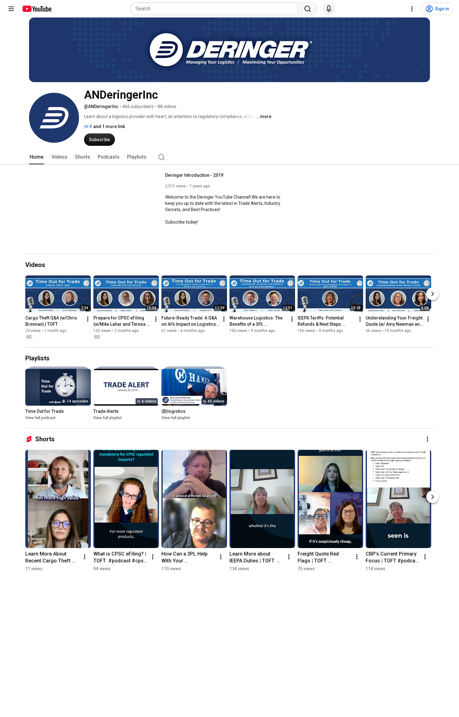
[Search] (308, 8)
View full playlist (107, 418)
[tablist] (229, 157)
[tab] (36, 157)
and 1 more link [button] (109, 126)
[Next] (432, 294)
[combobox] (216, 8)
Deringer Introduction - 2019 (194, 175)
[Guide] (11, 8)
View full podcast (40, 418)
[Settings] (412, 8)
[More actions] (87, 319)
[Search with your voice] (329, 8)
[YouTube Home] (36, 8)
